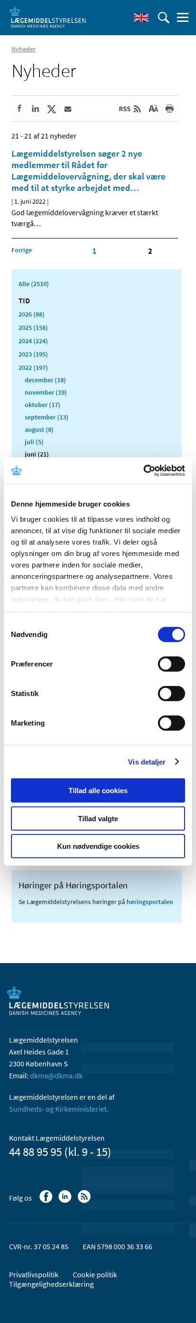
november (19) (46, 392)
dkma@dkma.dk (56, 1075)
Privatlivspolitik (34, 1274)
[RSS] (85, 1201)
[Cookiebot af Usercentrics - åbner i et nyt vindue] (143, 470)
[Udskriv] (169, 109)
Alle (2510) (34, 283)
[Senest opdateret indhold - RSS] (130, 109)
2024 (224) (33, 341)
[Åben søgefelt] (163, 17)
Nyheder (23, 49)
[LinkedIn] (66, 1201)
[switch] (171, 664)
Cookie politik (95, 1274)
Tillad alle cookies (98, 790)
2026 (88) (32, 314)
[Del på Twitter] (51, 109)
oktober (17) (42, 404)
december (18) (45, 380)
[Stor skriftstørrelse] (153, 109)
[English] (141, 17)
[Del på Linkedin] (35, 109)
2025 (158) (33, 327)
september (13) (47, 417)
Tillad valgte (98, 818)
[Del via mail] (67, 109)
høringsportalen (150, 901)
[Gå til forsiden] (48, 17)
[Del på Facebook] (19, 109)
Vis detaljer (147, 761)
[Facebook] (47, 1201)
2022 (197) (33, 367)
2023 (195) (33, 354)
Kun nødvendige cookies (98, 846)
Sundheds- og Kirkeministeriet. (58, 1109)
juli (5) (34, 442)
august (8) (39, 429)
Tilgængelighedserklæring (51, 1284)
